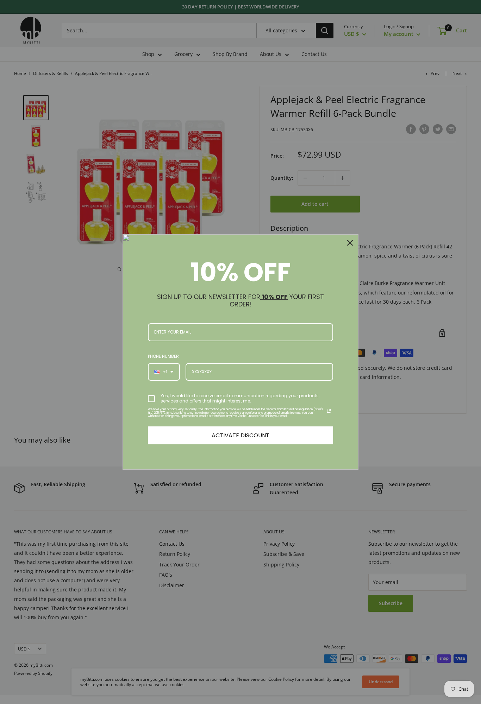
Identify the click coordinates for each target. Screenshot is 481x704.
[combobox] (164, 372)
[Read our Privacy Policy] (329, 411)
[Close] (350, 242)
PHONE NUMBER (163, 356)
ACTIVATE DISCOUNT (240, 435)
